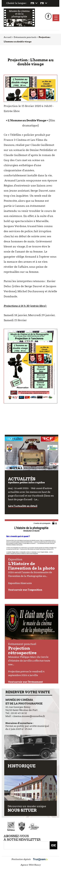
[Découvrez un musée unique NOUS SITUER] (30, 788)
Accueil (8, 37)
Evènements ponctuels (25, 37)
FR (32, 3)
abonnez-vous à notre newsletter (22, 837)
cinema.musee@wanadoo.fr (29, 716)
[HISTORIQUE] (30, 747)
